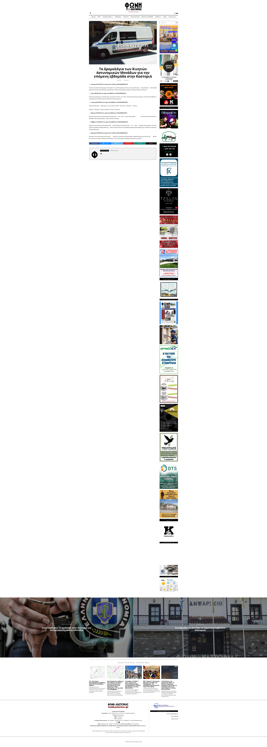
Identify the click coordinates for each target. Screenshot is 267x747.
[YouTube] (177, 13)
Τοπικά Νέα (126, 80)
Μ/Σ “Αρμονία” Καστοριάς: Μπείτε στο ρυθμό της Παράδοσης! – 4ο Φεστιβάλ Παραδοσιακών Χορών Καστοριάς (151, 683)
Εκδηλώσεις (118, 17)
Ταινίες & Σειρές (135, 17)
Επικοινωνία (172, 17)
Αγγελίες (157, 17)
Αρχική (93, 17)
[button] (176, 22)
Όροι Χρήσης (174, 716)
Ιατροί (165, 17)
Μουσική (126, 17)
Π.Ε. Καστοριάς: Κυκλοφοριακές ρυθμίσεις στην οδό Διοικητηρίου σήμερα (97, 683)
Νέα (99, 17)
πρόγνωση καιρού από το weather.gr (169, 591)
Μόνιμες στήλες (107, 17)
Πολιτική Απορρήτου (172, 714)
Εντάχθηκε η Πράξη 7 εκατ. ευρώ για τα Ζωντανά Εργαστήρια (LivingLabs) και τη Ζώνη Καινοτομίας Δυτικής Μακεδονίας (132, 684)
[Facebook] (175, 13)
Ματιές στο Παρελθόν (147, 17)
